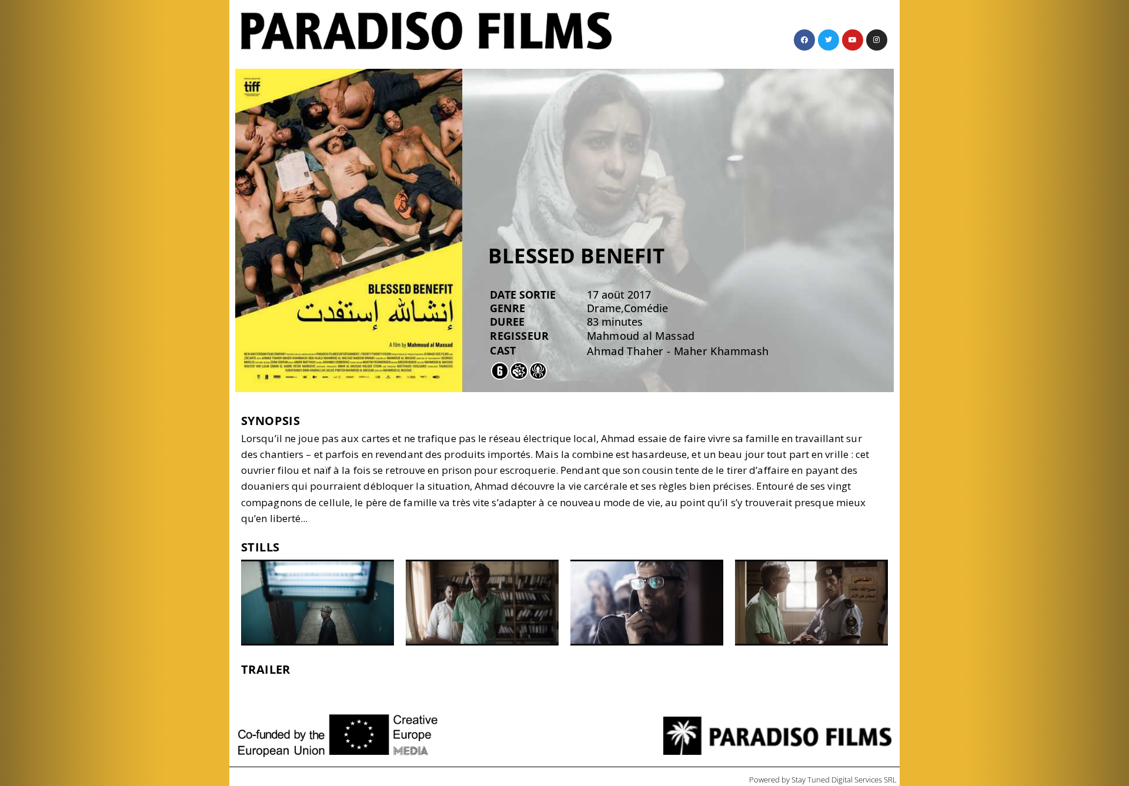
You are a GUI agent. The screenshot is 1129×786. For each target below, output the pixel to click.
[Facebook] (804, 40)
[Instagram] (876, 40)
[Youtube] (852, 40)
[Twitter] (828, 40)
